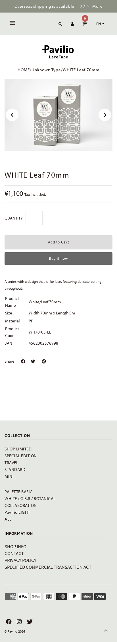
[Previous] (12, 115)
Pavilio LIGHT (17, 512)
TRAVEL (11, 462)
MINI (9, 476)
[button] (100, 23)
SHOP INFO (15, 546)
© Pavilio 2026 (15, 631)
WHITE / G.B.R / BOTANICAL (30, 498)
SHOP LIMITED (18, 449)
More (97, 6)
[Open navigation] (13, 24)
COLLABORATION (21, 505)
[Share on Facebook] (23, 361)
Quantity (14, 218)
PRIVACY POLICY (20, 560)
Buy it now (58, 258)
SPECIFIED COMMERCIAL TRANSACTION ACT (48, 567)
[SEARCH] (59, 24)
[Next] (105, 115)
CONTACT (14, 553)
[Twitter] (29, 622)
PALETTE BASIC (19, 491)
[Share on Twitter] (33, 361)
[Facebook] (8, 622)
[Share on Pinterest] (44, 361)
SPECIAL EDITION (21, 455)
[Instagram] (18, 622)
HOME (24, 69)
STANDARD (15, 469)
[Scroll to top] (105, 630)
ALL (8, 519)
